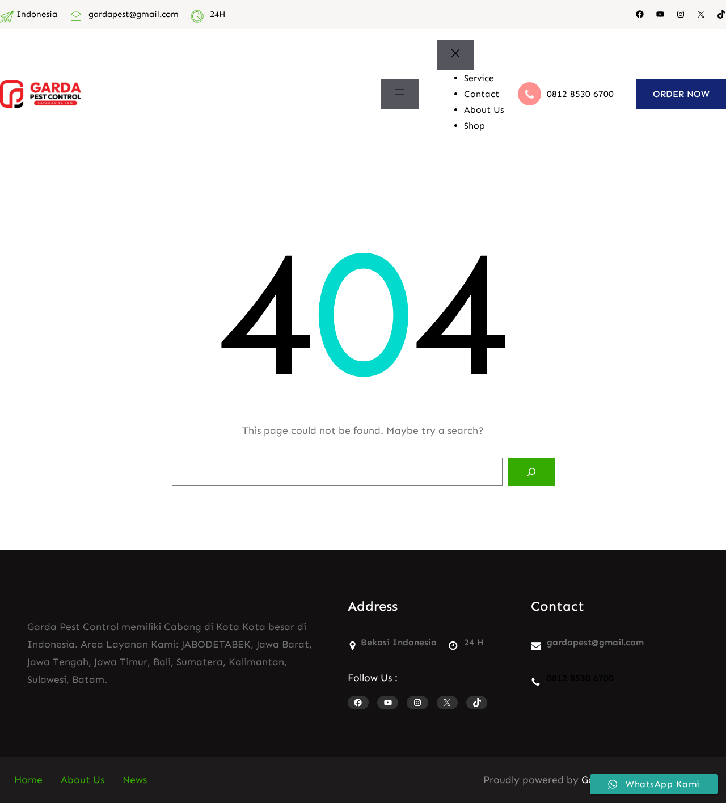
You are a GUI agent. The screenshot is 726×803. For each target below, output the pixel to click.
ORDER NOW (681, 93)
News (135, 780)
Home (28, 780)
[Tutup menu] (455, 55)
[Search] (531, 472)
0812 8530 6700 (580, 93)
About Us (82, 780)
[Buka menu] (400, 94)
